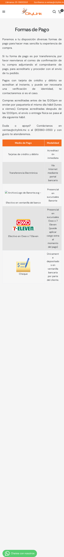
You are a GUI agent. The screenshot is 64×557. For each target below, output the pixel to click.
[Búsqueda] (54, 12)
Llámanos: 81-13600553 (15, 2)
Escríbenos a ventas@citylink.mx (47, 2)
